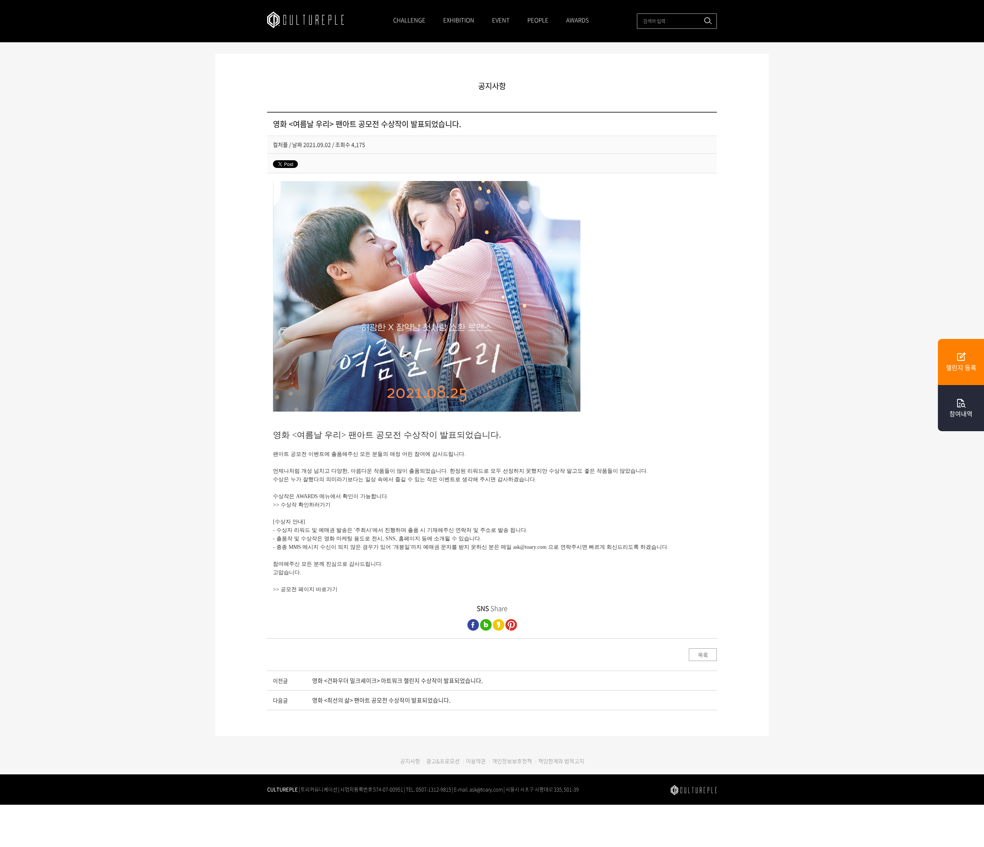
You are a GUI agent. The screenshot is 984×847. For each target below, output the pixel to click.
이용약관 (476, 761)
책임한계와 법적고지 (561, 761)
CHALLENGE (409, 20)
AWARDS (577, 20)
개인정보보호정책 (512, 761)
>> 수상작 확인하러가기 (302, 505)
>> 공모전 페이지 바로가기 (305, 589)
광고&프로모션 (443, 761)
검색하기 (708, 20)
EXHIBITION (458, 20)
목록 (703, 655)
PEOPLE (538, 20)
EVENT (501, 20)
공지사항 (410, 761)
